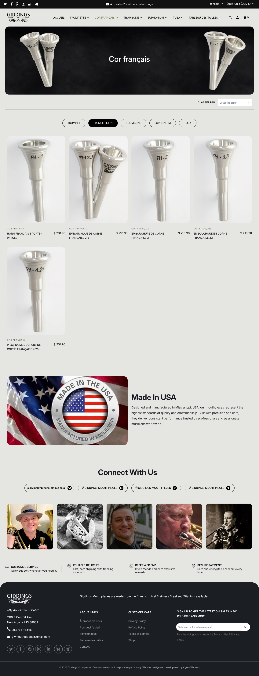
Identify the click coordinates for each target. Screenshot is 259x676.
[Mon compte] (237, 17)
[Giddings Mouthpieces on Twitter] (7, 4)
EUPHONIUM (163, 122)
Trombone (131, 17)
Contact (85, 646)
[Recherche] (230, 17)
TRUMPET (73, 122)
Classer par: (207, 102)
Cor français (105, 17)
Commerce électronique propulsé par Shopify (117, 667)
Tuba (177, 17)
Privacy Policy (137, 621)
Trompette (78, 17)
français (214, 3)
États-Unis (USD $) (239, 3)
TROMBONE (133, 122)
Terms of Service (138, 633)
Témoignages (88, 633)
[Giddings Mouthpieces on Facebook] (13, 4)
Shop (131, 640)
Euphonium (156, 17)
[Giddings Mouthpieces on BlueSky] (58, 649)
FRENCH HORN (103, 122)
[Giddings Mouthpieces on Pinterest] (18, 4)
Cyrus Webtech (191, 667)
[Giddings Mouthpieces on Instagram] (25, 4)
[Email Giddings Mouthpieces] (38, 4)
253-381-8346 (22, 629)
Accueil (58, 17)
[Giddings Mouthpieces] (26, 17)
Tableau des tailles (203, 17)
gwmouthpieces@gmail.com (31, 636)
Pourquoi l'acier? (90, 627)
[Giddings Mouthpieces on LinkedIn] (31, 4)
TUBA (187, 122)
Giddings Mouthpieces (79, 667)
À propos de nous (91, 621)
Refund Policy (136, 627)
